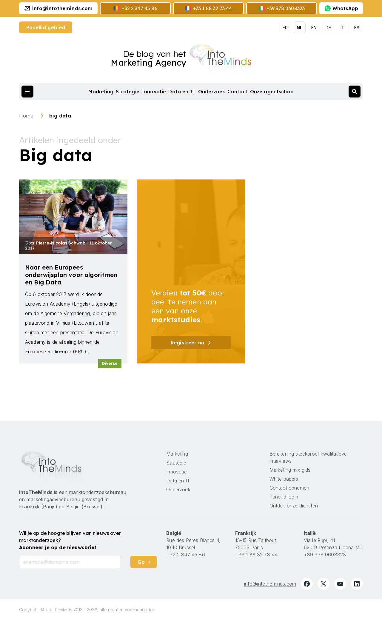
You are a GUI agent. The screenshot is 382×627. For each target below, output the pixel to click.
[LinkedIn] (357, 584)
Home (27, 116)
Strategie (127, 92)
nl (299, 27)
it (342, 27)
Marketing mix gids (290, 470)
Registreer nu (187, 343)
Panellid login (283, 497)
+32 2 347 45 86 (185, 555)
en (314, 27)
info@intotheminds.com (270, 584)
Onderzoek (211, 92)
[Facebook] (307, 584)
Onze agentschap (272, 92)
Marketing (100, 92)
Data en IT (182, 92)
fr (285, 27)
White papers (283, 479)
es (356, 27)
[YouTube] (340, 584)
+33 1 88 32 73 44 (256, 555)
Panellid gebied (45, 27)
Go (141, 562)
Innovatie (154, 92)
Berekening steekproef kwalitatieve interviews (308, 457)
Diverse (110, 363)
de (328, 27)
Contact (237, 92)
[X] (323, 584)
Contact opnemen (289, 488)
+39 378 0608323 (325, 555)
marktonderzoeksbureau (97, 492)
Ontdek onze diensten (293, 506)
